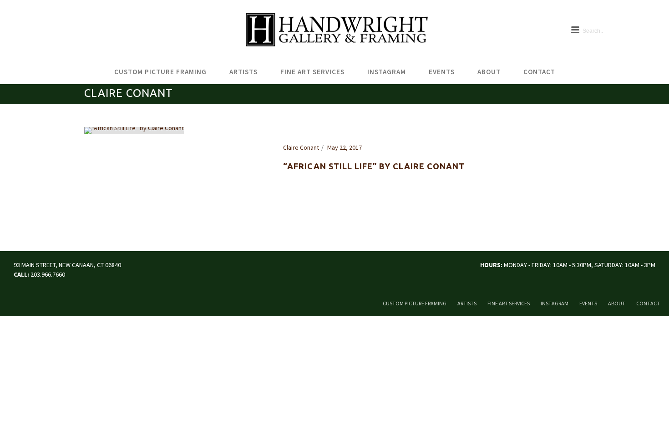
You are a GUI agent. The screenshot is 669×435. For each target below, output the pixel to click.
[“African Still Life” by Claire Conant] (134, 130)
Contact (539, 71)
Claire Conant (301, 147)
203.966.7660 (47, 274)
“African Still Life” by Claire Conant (374, 166)
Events (442, 71)
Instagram (386, 71)
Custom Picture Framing (160, 71)
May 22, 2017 (344, 147)
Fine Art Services (312, 71)
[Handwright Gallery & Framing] (334, 30)
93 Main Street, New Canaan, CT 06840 (67, 265)
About (489, 71)
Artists (243, 71)
